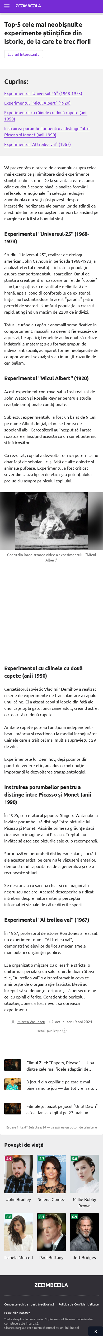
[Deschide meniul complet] (7, 6)
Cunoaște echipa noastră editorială (29, 1304)
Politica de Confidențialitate (78, 1304)
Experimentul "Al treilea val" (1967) (37, 144)
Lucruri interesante (24, 54)
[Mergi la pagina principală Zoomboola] (28, 6)
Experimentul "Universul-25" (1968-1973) (43, 93)
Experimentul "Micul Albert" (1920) (37, 102)
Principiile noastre (17, 1313)
